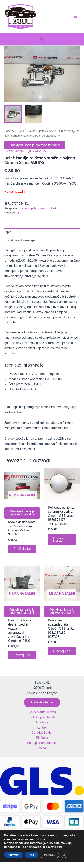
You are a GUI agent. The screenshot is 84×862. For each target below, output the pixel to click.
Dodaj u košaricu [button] (59, 539)
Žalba (42, 748)
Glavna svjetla (35, 131)
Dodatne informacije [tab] (19, 240)
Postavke (49, 855)
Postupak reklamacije (42, 743)
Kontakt (42, 727)
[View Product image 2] (33, 114)
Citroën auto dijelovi (42, 712)
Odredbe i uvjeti (42, 732)
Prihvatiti (13, 855)
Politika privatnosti (42, 717)
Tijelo (20, 131)
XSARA (52, 131)
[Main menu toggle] (75, 16)
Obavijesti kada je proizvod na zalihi (34, 145)
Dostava (42, 722)
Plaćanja (42, 737)
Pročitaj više (22, 548)
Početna (9, 131)
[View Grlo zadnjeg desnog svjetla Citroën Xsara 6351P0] (13, 114)
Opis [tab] (7, 232)
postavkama (54, 847)
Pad (31, 855)
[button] (42, 39)
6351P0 (20, 213)
